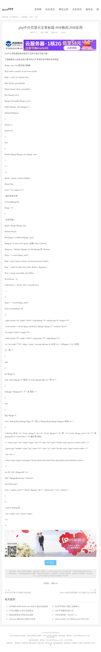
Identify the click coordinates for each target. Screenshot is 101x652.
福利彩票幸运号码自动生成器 (21, 615)
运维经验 (25, 643)
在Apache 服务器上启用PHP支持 (22, 619)
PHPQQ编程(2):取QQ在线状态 (21, 611)
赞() (52, 563)
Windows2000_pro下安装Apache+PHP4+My (72, 619)
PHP (31, 17)
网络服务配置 (58, 643)
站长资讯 (50, 9)
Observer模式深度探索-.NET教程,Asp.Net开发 (78, 593)
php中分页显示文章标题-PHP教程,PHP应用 (51, 28)
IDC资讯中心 (8, 9)
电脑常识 (75, 643)
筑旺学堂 (41, 643)
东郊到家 (86, 643)
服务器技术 (33, 643)
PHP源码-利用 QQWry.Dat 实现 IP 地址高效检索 (28, 606)
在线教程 (24, 17)
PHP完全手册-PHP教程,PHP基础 (18, 593)
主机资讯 (77, 9)
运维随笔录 (67, 643)
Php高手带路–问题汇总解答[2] (67, 606)
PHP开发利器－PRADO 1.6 (66, 615)
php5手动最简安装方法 (64, 611)
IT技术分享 (48, 643)
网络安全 (18, 643)
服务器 (89, 9)
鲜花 (80, 643)
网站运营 (63, 9)
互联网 (37, 9)
